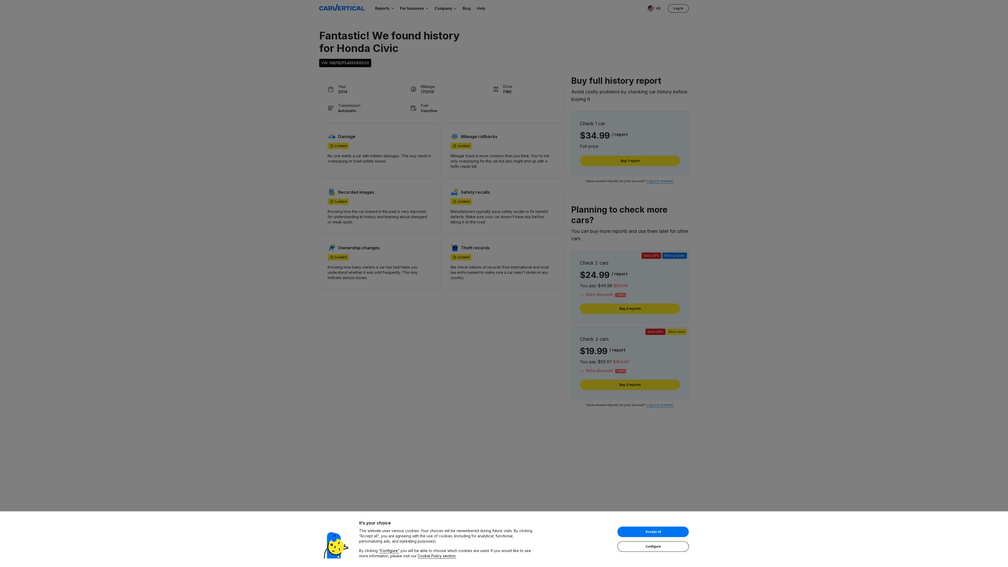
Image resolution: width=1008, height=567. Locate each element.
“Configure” (389, 550)
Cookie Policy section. (437, 556)
